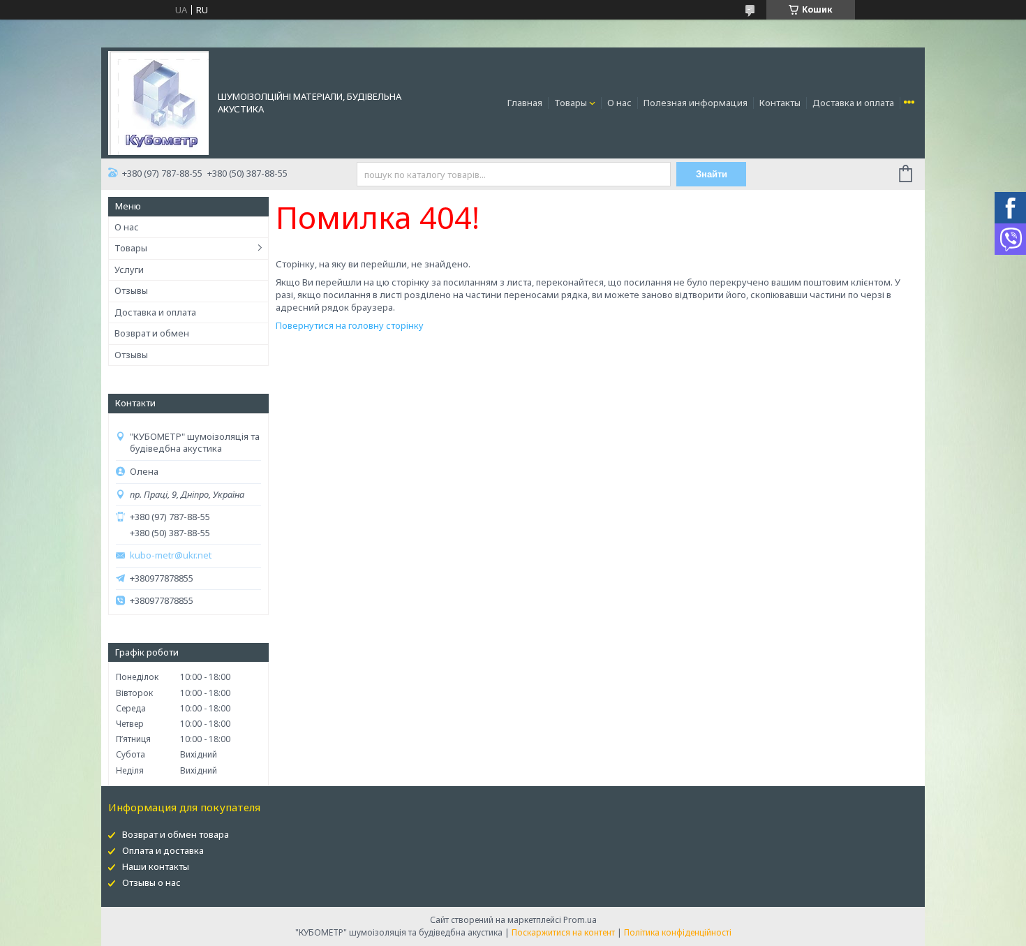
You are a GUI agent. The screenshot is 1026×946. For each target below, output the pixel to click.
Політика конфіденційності (677, 932)
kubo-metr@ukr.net (170, 555)
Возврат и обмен (151, 333)
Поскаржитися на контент (563, 932)
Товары (570, 102)
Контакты (780, 102)
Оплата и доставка (163, 850)
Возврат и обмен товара (175, 834)
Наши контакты (155, 866)
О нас (619, 102)
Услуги (129, 269)
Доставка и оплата (853, 102)
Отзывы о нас (151, 882)
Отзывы (131, 290)
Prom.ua (580, 920)
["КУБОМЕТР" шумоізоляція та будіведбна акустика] (158, 102)
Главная (524, 102)
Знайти (711, 174)
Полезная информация (696, 102)
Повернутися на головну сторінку (350, 325)
